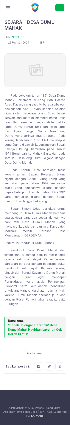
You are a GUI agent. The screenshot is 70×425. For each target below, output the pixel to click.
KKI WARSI (37, 415)
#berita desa (34, 353)
